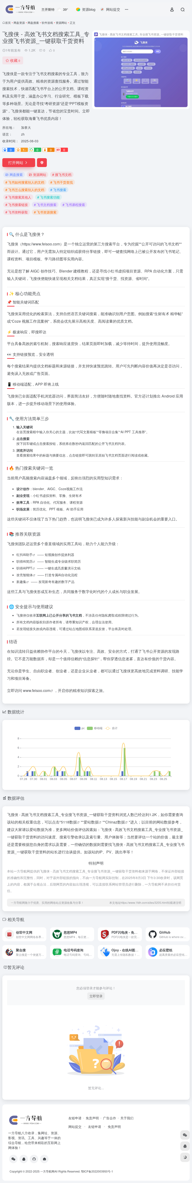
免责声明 (92, 1118)
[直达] (44, 934)
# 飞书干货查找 (61, 182)
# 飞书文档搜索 (45, 204)
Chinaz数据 (115, 822)
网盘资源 (19, 22)
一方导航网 (47, 1171)
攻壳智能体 (24, 574)
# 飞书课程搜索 (74, 204)
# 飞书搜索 (58, 189)
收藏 (15, 60)
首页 (8, 22)
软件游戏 (47, 22)
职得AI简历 (24, 561)
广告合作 (109, 1118)
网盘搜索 (33, 22)
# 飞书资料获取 (16, 212)
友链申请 (74, 1118)
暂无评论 (15, 967)
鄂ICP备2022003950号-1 (97, 1171)
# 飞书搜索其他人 (18, 197)
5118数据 (69, 822)
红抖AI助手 (24, 554)
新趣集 (21, 581)
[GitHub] (34, 1159)
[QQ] (23, 1159)
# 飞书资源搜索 (45, 212)
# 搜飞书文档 (61, 174)
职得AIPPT (24, 568)
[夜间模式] (185, 1157)
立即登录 (96, 996)
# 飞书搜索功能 (48, 197)
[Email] (44, 1159)
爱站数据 (91, 822)
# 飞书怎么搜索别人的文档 (24, 189)
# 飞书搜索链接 (16, 204)
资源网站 (61, 22)
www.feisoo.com (36, 690)
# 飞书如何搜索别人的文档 (24, 182)
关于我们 (126, 1118)
